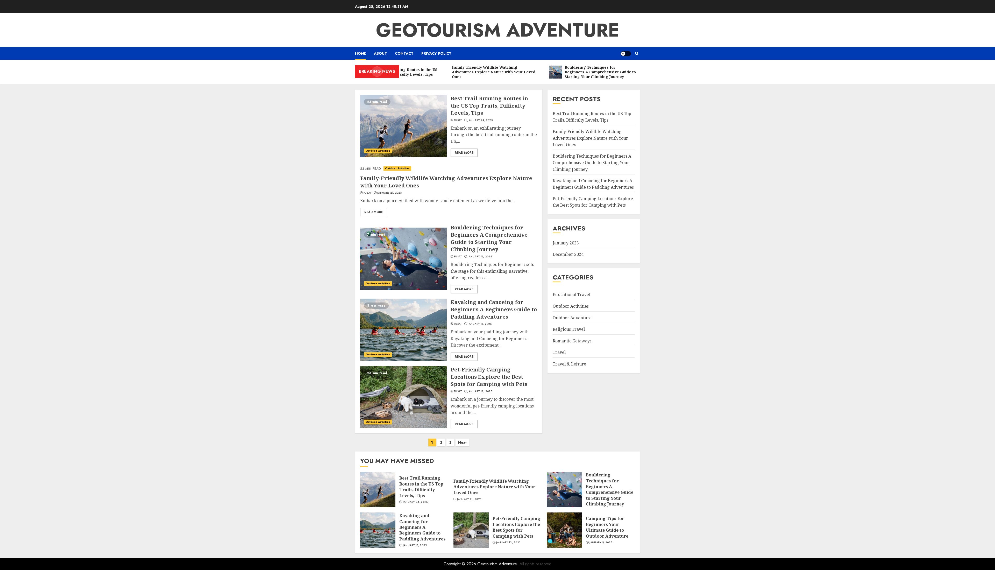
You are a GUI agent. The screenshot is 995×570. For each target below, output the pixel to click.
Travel (559, 352)
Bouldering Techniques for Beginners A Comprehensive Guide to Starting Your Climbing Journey (489, 238)
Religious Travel (569, 329)
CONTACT (404, 53)
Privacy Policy (436, 53)
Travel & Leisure (569, 364)
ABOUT (380, 53)
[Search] (637, 53)
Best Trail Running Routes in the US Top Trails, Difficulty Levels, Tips (489, 105)
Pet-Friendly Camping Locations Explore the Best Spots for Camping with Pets (489, 377)
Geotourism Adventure (497, 30)
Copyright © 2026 (460, 564)
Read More (464, 152)
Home (360, 53)
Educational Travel (571, 294)
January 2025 (566, 243)
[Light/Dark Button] (626, 53)
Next (462, 442)
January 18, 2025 (480, 256)
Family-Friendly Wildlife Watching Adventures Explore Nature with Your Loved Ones (590, 138)
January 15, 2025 (480, 324)
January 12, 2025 (480, 391)
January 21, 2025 (389, 193)
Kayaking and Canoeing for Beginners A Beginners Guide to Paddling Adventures (494, 309)
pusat (458, 120)
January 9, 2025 (600, 542)
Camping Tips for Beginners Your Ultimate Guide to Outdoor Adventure (607, 527)
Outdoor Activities (378, 151)
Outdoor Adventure (572, 318)
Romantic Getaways (572, 341)
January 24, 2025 (480, 120)
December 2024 (568, 254)
